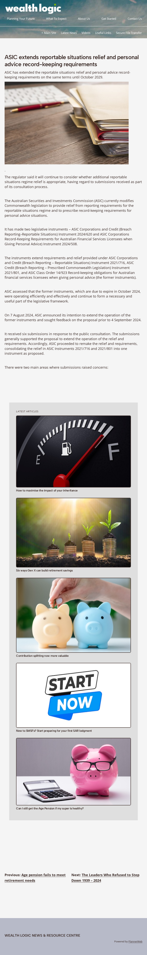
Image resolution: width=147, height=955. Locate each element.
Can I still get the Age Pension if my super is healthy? (50, 808)
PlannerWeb (135, 941)
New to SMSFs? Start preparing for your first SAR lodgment (54, 731)
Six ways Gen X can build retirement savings (44, 570)
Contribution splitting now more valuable (42, 656)
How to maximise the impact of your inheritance (47, 490)
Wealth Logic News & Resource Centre (42, 935)
